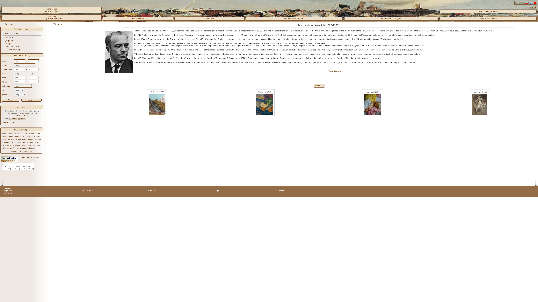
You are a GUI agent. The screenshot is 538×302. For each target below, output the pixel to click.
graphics (9, 40)
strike (29, 145)
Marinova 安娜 (372, 92)
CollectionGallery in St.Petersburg (51, 17)
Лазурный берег (19, 139)
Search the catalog (21, 55)
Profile (27, 136)
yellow (16, 136)
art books (209, 18)
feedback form (9, 122)
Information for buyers (391, 18)
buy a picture (138, 18)
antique (8, 43)
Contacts (152, 190)
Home (10, 24)
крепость (32, 134)
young (10, 134)
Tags (216, 190)
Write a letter (87, 190)
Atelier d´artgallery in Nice (51, 10)
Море (4, 139)
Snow (5, 136)
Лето (9, 145)
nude (22, 136)
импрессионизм (25, 151)
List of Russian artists (488, 18)
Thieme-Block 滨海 (480, 92)
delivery (7, 188)
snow (19, 142)
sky (34, 145)
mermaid (37, 139)
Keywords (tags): (21, 129)
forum (59, 24)
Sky (26, 134)
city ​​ (22, 134)
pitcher (13, 142)
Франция (16, 145)
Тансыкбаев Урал (157, 92)
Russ (39, 142)
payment (8, 190)
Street (10, 136)
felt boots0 (6, 142)
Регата (15, 148)
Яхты (4, 145)
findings (33, 142)
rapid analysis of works (488, 11)
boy (39, 134)
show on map (22, 115)
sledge (30, 139)
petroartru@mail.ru (17, 119)
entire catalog (11, 34)
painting (9, 37)
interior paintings (13, 50)
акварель (23, 148)
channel (31, 148)
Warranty (8, 193)
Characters (36, 136)
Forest (17, 134)
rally (37, 148)
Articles (281, 190)
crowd (4, 134)
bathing (25, 142)
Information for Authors (294, 18)
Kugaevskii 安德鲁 (265, 92)
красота (14, 151)
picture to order (12, 46)
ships (10, 139)
